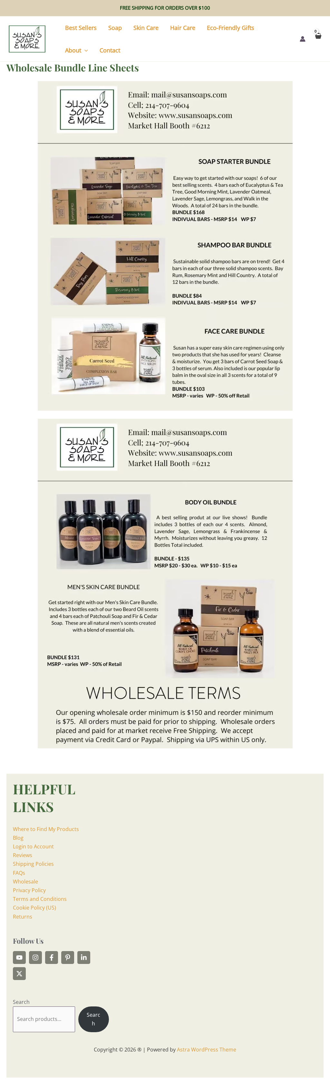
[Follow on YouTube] (19, 957)
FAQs (19, 872)
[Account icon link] (303, 39)
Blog (18, 837)
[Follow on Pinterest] (67, 957)
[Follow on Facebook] (51, 957)
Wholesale (25, 881)
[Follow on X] (19, 973)
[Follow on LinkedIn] (83, 957)
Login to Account (33, 846)
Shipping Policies (33, 863)
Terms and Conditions (40, 898)
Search (21, 1001)
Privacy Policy (29, 890)
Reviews (22, 855)
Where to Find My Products (46, 829)
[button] (84, 50)
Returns (22, 916)
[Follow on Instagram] (35, 957)
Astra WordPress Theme (206, 1049)
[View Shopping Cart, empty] (318, 38)
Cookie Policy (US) (34, 907)
